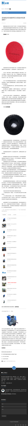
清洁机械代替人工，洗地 (7, 311)
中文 (2, 4)
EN (4, 4)
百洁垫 (7, 34)
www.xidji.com (9, 383)
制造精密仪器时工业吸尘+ (12, 235)
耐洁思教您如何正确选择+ (12, 270)
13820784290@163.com (10, 361)
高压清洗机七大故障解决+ (12, 241)
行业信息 (9, 214)
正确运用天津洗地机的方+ (12, 253)
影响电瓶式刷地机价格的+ (12, 259)
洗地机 (4, 107)
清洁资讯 (24, 23)
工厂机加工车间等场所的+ (12, 218)
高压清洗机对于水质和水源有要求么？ (11, 209)
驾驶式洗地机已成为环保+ (12, 288)
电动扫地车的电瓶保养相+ (12, 265)
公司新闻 (14, 214)
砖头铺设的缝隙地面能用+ (12, 247)
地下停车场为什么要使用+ (12, 294)
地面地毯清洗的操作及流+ (12, 276)
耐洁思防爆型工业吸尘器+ (12, 229)
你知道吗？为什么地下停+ (12, 224)
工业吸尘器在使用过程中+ (12, 300)
